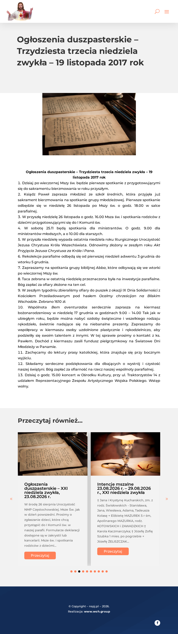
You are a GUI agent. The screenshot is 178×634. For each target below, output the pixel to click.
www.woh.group (97, 611)
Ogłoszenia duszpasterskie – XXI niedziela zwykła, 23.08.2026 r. (46, 490)
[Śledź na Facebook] (157, 623)
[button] (166, 499)
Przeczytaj (40, 555)
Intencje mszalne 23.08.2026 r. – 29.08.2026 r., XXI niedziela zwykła (124, 488)
